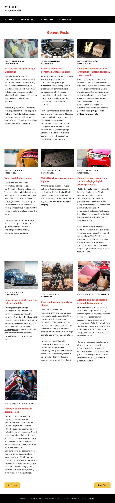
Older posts (12, 485)
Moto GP (11, 7)
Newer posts (102, 485)
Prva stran (9, 19)
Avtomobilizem (46, 19)
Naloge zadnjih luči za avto (18, 178)
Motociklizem (27, 19)
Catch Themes (89, 499)
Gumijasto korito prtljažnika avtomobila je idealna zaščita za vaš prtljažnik (93, 71)
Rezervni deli (65, 19)
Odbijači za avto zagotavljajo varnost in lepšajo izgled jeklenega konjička (92, 181)
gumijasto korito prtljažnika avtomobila (91, 112)
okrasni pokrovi (11, 329)
